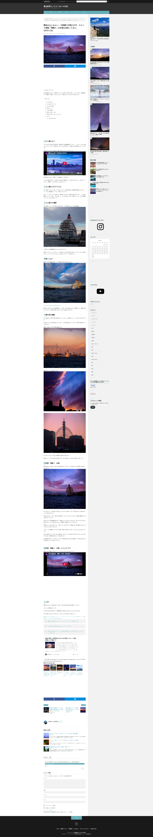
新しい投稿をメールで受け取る (49, 807)
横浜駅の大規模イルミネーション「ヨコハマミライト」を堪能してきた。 (63, 621)
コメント (45, 778)
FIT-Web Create (78, 833)
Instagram (66, 12)
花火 (92, 365)
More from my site (51, 118)
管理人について (52, 12)
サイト (45, 799)
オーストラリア (94, 318)
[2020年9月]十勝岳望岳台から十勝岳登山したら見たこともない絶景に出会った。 (53, 673)
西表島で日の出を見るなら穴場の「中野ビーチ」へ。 (61, 746)
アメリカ (93, 315)
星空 (98, 83)
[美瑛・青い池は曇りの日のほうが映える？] (93, 184)
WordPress (88, 833)
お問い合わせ (84, 12)
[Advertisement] (65, 79)
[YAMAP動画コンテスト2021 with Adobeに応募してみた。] (93, 178)
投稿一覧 (60, 721)
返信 (82, 768)
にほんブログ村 (93, 387)
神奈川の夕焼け (60, 33)
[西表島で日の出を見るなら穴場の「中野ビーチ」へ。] (46, 749)
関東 (64, 33)
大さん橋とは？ (49, 101)
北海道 (93, 340)
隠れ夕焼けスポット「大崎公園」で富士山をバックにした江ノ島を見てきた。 (72, 709)
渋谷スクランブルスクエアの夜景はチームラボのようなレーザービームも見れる (66, 673)
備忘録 (93, 331)
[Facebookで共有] (54, 66)
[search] (106, 1)
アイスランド (94, 312)
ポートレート (93, 101)
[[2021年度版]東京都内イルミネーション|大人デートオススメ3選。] (93, 164)
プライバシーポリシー (75, 12)
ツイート (92, 304)
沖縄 (92, 356)
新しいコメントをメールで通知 (49, 805)
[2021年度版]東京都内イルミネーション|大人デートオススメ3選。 (76, 1)
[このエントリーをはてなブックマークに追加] (75, 66)
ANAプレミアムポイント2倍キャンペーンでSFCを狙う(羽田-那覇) (64, 733)
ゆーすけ (92, 37)
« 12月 (93, 256)
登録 (93, 407)
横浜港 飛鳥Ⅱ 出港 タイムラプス (53, 114)
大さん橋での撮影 (50, 106)
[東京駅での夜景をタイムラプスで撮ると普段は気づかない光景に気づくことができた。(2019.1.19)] (46, 710)
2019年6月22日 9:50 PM (49, 763)
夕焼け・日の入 (55, 33)
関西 (92, 374)
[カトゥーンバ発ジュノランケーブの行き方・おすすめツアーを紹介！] (46, 742)
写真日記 (59, 12)
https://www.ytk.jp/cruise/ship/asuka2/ (52, 305)
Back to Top (76, 818)
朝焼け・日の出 (94, 353)
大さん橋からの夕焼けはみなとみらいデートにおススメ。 (60, 626)
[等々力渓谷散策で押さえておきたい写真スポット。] (93, 171)
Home (46, 12)
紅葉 (92, 362)
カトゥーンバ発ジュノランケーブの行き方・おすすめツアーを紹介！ (64, 740)
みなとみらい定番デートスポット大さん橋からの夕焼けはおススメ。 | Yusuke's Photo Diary (62, 761)
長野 (97, 135)
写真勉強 (92, 83)
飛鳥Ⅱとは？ (49, 108)
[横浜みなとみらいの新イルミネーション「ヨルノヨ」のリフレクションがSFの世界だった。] (93, 191)
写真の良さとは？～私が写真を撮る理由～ (60, 672)
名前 (45, 790)
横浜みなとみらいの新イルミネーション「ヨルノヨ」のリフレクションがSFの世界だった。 (102, 190)
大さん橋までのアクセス (51, 104)
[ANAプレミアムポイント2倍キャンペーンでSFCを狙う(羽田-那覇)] (46, 735)
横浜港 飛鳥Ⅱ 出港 (50, 112)
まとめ (47, 116)
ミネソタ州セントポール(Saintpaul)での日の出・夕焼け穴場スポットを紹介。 (73, 673)
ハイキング (94, 322)
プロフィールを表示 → (94, 40)
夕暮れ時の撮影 (49, 110)
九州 (92, 328)
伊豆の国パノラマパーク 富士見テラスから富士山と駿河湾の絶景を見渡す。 (79, 673)
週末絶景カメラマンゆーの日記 (56, 6)
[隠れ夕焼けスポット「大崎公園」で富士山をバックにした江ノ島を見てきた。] (83, 710)
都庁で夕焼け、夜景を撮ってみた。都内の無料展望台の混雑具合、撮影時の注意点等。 (46, 673)
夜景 (92, 346)
